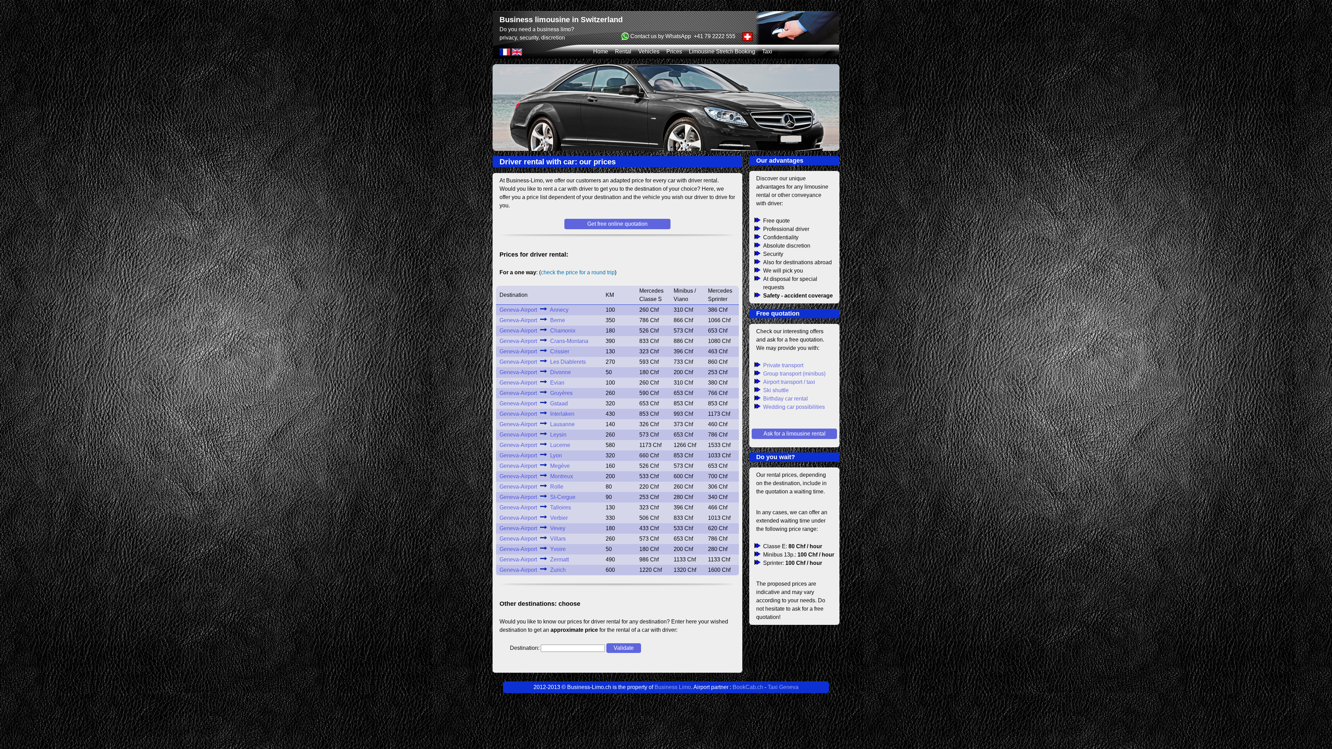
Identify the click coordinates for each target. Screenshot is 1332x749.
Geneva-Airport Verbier (534, 518)
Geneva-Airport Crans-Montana (544, 341)
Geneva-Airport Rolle (531, 487)
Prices (674, 51)
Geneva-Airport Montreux (536, 476)
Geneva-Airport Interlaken (537, 414)
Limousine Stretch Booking (722, 51)
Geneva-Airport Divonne (535, 372)
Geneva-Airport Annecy (534, 310)
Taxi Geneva (783, 687)
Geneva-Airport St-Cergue (537, 497)
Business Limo (673, 687)
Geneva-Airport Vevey (532, 528)
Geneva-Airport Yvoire (533, 549)
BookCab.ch (748, 687)
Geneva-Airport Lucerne (535, 445)
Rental (623, 51)
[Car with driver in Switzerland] (517, 54)
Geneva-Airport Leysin (533, 435)
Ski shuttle (776, 390)
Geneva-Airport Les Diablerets (543, 362)
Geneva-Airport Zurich (533, 570)
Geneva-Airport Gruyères (536, 393)
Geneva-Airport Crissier (534, 351)
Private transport (783, 365)
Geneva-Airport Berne (532, 320)
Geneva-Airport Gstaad (534, 403)
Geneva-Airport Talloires (535, 507)
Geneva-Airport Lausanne (537, 424)
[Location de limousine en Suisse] (506, 54)
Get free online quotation (617, 224)
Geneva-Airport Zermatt (534, 559)
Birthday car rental (785, 399)
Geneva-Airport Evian (532, 383)
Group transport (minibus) (794, 374)
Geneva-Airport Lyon (531, 455)
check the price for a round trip (578, 272)
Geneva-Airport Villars (533, 539)
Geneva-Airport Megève (535, 466)
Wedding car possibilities (794, 407)
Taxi (767, 51)
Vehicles (648, 51)
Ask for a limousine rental (794, 434)
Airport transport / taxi (789, 382)
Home (600, 51)
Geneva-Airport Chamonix (537, 331)
